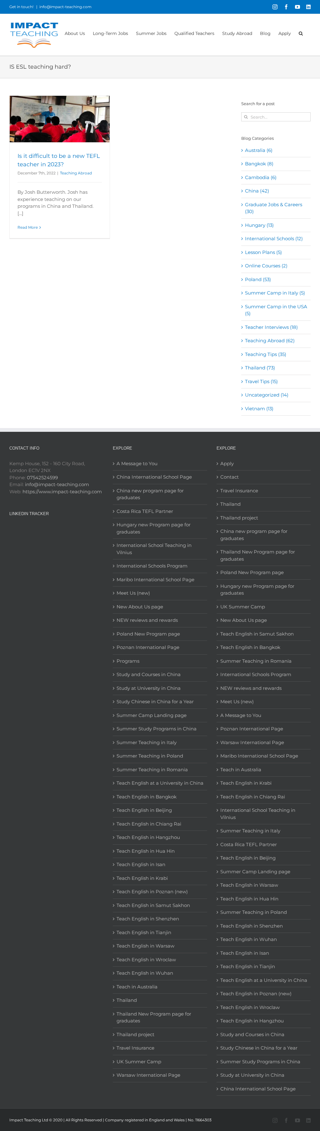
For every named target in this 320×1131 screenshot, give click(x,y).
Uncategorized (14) (266, 395)
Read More (28, 227)
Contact (229, 477)
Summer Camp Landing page (152, 715)
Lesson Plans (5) (263, 252)
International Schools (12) (274, 238)
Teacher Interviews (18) (271, 327)
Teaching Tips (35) (265, 354)
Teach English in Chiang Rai (149, 824)
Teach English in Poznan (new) (152, 892)
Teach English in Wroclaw (146, 960)
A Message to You (137, 463)
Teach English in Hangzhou (148, 837)
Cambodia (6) (261, 177)
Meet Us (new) (133, 593)
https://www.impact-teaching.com (62, 492)
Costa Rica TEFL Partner (145, 511)
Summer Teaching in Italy (147, 742)
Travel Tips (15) (261, 381)
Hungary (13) (259, 225)
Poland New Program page (148, 634)
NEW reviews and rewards (147, 620)
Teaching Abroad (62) (270, 341)
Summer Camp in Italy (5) (275, 293)
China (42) (257, 191)
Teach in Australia (137, 987)
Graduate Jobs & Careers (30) (273, 208)
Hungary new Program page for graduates (154, 528)
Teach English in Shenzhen (148, 919)
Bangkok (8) (259, 164)
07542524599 (42, 477)
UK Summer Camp (139, 1062)
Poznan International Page (148, 647)
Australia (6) (258, 150)
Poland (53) (258, 279)
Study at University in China (149, 688)
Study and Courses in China (149, 674)
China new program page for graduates (150, 494)
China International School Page (154, 477)
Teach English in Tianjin (144, 932)
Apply (227, 463)
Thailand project (135, 1034)
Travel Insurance (135, 1048)
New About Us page (140, 607)
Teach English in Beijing (144, 810)
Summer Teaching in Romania (152, 770)
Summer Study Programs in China (157, 729)
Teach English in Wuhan (145, 973)
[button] (301, 33)
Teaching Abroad (76, 173)
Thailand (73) (260, 368)
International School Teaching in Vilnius (154, 548)
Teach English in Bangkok (147, 797)
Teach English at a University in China (160, 783)
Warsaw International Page (148, 1075)
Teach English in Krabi (142, 878)
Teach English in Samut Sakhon (153, 905)
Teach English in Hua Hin (146, 851)
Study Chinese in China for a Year (155, 701)
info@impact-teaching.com (65, 6)
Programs (128, 661)
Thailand (127, 1000)
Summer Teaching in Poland (150, 756)
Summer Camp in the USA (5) (276, 310)
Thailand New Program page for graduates (154, 1017)
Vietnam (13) (259, 409)
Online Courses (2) (266, 266)
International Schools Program (152, 566)
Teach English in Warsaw (145, 946)
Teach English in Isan (141, 864)
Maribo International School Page (155, 580)
